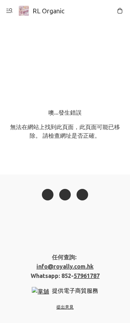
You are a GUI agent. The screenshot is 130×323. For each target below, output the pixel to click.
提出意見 (65, 307)
